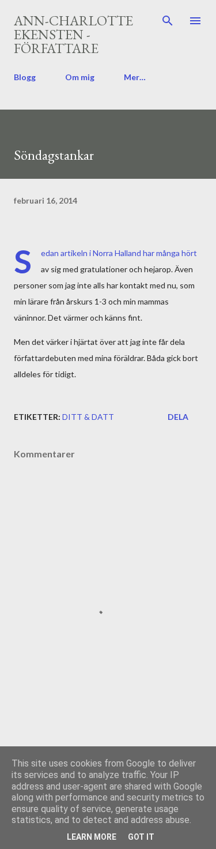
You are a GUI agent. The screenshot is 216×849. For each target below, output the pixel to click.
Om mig (79, 77)
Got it (141, 837)
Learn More (91, 837)
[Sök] (168, 21)
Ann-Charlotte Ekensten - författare (73, 34)
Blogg (25, 77)
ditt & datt (88, 417)
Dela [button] (178, 417)
